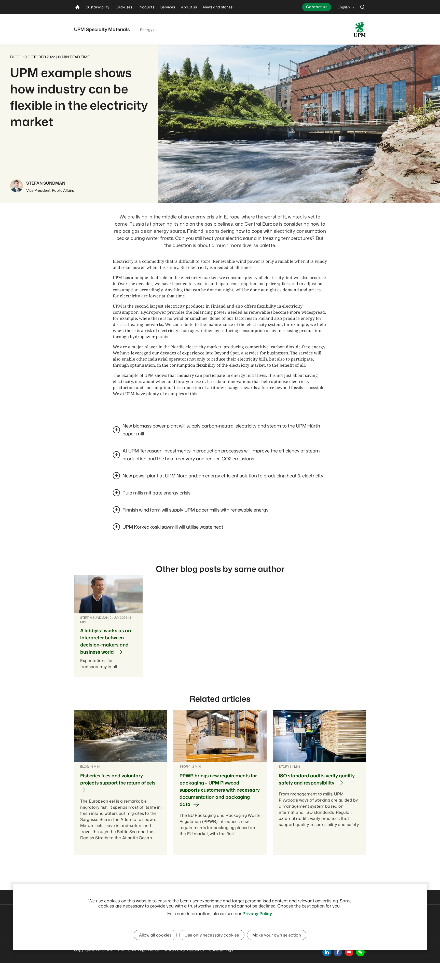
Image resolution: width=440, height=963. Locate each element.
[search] (362, 7)
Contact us (316, 6)
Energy (146, 29)
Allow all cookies (155, 935)
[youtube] (349, 952)
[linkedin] (326, 952)
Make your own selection (276, 935)
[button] (360, 952)
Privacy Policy (257, 913)
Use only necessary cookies (212, 935)
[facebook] (338, 952)
